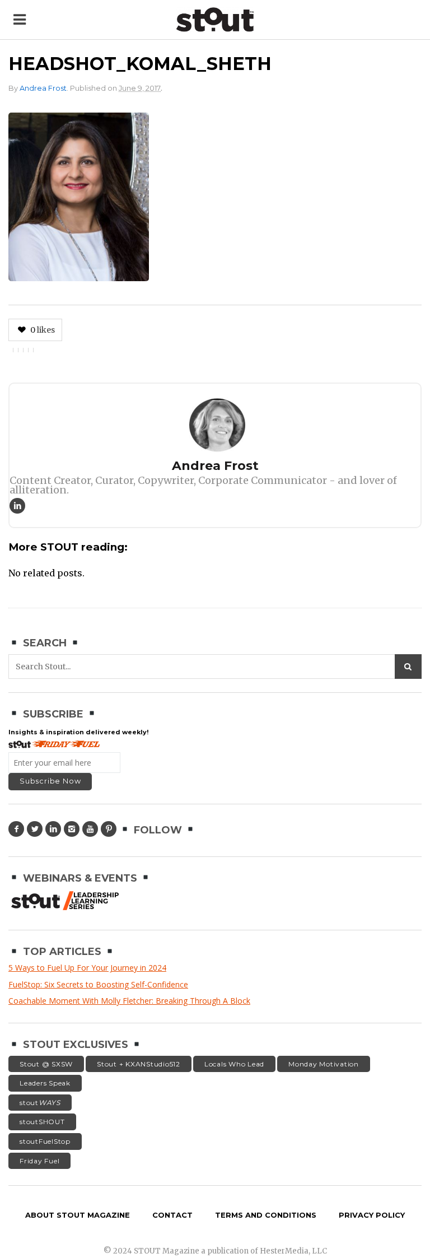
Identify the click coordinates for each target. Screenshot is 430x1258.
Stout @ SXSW (46, 1064)
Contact (172, 1214)
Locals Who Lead (234, 1064)
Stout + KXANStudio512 (138, 1064)
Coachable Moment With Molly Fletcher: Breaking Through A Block (129, 1000)
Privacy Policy (372, 1214)
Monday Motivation (323, 1064)
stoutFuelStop (45, 1141)
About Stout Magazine (77, 1214)
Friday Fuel (39, 1161)
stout (40, 1102)
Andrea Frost (43, 88)
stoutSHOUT (42, 1121)
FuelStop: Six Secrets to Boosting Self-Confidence (98, 984)
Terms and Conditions (265, 1214)
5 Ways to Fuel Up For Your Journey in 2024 (87, 967)
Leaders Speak (45, 1083)
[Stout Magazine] (214, 19)
